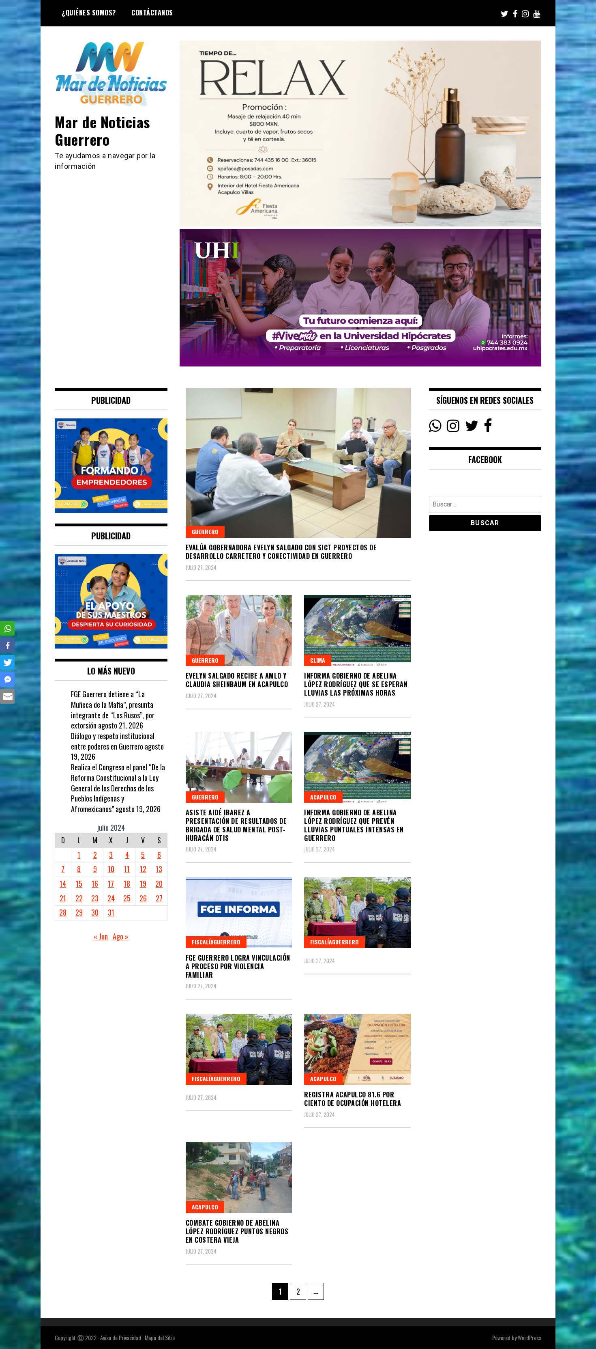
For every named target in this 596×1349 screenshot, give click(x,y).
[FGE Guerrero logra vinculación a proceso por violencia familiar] (239, 912)
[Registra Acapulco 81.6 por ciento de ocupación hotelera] (357, 1049)
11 (127, 869)
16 (95, 883)
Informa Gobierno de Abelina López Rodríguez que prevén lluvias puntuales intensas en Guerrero (354, 825)
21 (63, 898)
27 (159, 898)
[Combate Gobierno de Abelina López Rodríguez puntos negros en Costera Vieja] (239, 1177)
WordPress (529, 1337)
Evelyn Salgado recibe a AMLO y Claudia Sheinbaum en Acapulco (237, 680)
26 (143, 898)
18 (127, 883)
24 (111, 898)
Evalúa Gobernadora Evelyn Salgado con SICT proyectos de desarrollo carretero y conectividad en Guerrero (281, 552)
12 (143, 869)
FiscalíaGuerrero (216, 941)
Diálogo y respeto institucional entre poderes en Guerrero (112, 741)
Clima (317, 660)
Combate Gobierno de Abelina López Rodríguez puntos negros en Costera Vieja (237, 1231)
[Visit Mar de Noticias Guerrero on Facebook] (488, 427)
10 (111, 869)
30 (95, 912)
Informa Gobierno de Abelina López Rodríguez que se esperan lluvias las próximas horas (355, 684)
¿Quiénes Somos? (89, 12)
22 (79, 898)
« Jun (101, 936)
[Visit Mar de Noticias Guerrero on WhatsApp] (435, 427)
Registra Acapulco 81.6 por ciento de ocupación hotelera (352, 1099)
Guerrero (205, 531)
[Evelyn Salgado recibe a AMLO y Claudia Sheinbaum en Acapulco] (239, 630)
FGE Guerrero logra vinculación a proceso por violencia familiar (238, 966)
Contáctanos (152, 12)
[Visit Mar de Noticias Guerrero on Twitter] (471, 427)
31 (111, 912)
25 (127, 898)
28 (62, 912)
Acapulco (323, 797)
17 (111, 883)
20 (159, 883)
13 (159, 869)
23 (95, 898)
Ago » (121, 936)
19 (143, 883)
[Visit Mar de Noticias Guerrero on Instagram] (453, 427)
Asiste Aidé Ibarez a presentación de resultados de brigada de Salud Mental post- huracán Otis (236, 825)
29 (79, 912)
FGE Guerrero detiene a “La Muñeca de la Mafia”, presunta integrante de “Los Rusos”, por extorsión (112, 710)
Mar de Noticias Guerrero (102, 130)
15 (79, 883)
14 (63, 883)
